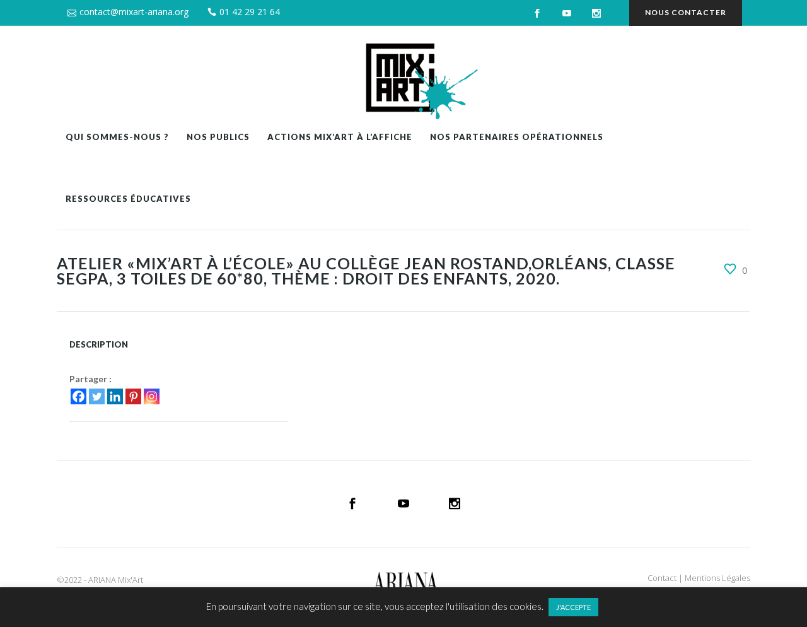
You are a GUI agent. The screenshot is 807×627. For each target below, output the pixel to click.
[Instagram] (152, 396)
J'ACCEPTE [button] (573, 607)
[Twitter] (97, 396)
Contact (661, 577)
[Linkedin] (115, 396)
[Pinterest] (133, 396)
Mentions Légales (717, 577)
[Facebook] (78, 396)
